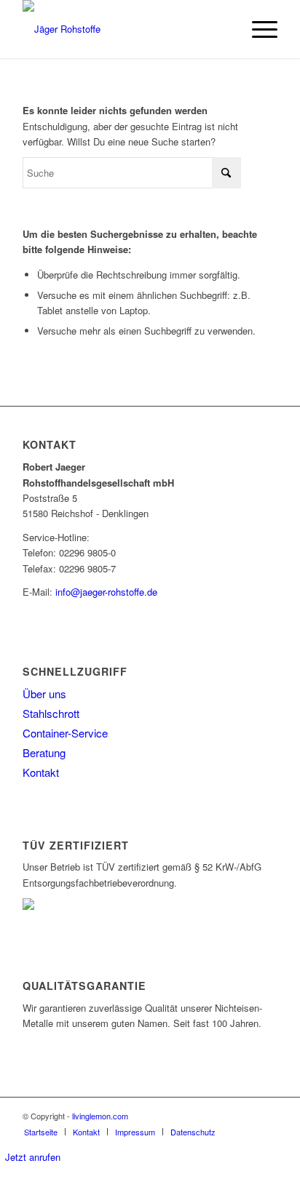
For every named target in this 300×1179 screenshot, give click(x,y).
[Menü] (257, 29)
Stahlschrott (51, 713)
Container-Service (65, 732)
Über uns (44, 693)
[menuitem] (257, 29)
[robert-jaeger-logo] (124, 29)
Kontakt (41, 772)
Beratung (44, 752)
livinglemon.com (100, 1116)
